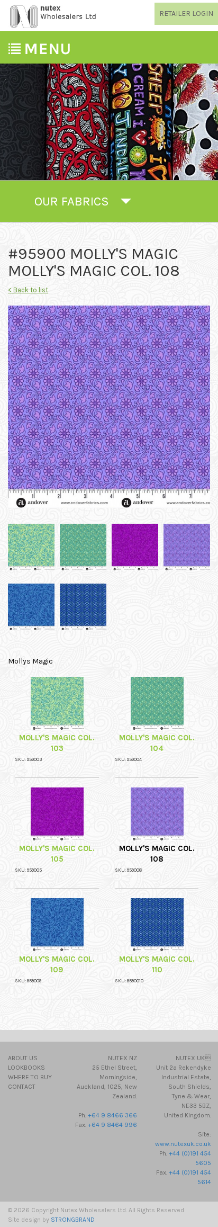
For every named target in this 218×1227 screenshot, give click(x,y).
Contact (21, 1086)
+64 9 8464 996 (112, 1125)
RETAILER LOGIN (186, 13)
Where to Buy (30, 1077)
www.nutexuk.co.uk (183, 1144)
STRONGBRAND (73, 1219)
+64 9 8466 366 (112, 1115)
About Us (23, 1058)
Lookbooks (26, 1067)
